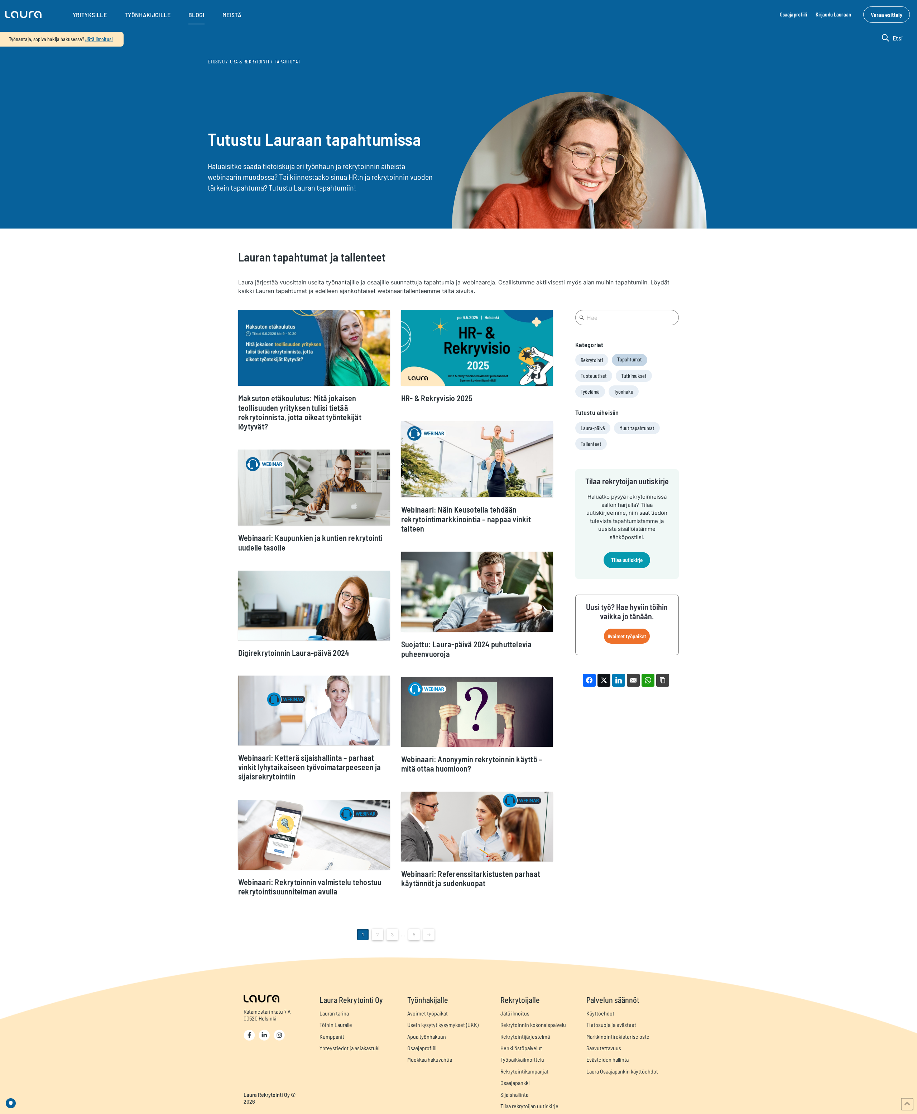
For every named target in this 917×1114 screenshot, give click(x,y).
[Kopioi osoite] (662, 680)
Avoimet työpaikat (627, 636)
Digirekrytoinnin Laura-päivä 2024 (293, 652)
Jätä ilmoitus (514, 1013)
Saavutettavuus (603, 1048)
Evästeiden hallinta (607, 1059)
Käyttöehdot (600, 1013)
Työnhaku (623, 392)
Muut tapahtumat (636, 428)
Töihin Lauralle (336, 1024)
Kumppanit (332, 1036)
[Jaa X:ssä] (603, 680)
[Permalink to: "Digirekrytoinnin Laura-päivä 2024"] (314, 605)
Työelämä (590, 392)
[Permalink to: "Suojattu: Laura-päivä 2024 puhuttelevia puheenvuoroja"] (477, 592)
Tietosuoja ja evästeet (611, 1024)
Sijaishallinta (514, 1094)
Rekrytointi (592, 360)
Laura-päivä (593, 428)
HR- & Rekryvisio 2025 (437, 398)
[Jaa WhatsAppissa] (648, 680)
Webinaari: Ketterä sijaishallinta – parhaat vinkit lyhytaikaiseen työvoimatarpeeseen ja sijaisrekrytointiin (309, 767)
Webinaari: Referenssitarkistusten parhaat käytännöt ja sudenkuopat (470, 878)
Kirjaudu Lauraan (833, 14)
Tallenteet (591, 444)
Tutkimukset (634, 376)
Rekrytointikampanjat (524, 1071)
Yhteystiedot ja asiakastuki (350, 1048)
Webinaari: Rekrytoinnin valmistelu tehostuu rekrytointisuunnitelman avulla (309, 886)
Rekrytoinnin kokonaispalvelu (533, 1024)
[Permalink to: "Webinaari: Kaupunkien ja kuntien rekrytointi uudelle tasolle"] (314, 487)
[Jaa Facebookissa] (589, 680)
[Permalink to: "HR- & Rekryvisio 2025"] (477, 348)
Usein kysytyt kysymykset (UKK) (443, 1024)
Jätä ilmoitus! (99, 39)
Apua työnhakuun (426, 1036)
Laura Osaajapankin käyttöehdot (622, 1071)
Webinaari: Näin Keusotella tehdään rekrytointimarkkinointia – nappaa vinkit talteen (466, 519)
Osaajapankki (515, 1082)
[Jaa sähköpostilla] (633, 680)
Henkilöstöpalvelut (521, 1048)
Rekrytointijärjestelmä (525, 1036)
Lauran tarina (334, 1013)
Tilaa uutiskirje (627, 560)
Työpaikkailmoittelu (522, 1059)
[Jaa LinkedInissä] (618, 680)
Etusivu (216, 61)
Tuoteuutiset (594, 376)
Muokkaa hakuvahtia (429, 1059)
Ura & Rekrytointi (249, 61)
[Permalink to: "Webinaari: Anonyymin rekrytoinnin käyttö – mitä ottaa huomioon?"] (477, 711)
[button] (23, 14)
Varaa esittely (886, 14)
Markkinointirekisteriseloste (617, 1036)
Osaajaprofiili (793, 14)
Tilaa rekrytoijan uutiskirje (529, 1106)
